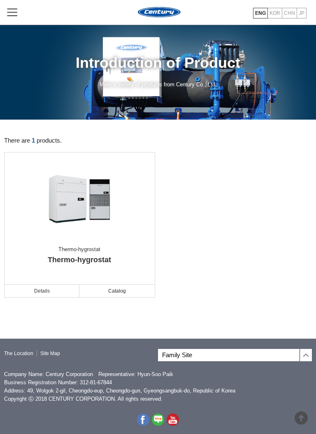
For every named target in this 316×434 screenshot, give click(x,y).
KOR (275, 13)
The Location (18, 353)
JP (301, 13)
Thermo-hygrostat (79, 255)
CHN (289, 13)
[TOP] (301, 421)
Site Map (50, 353)
